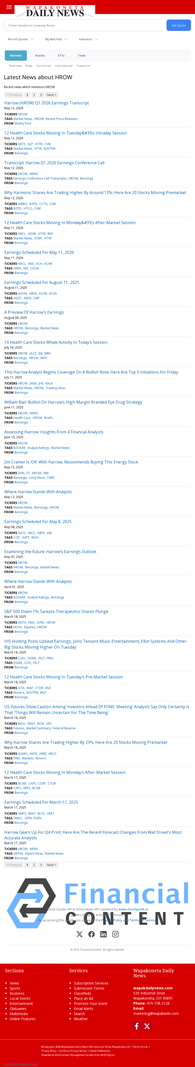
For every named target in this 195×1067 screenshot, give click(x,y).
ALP (30, 144)
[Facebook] (91, 934)
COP (16, 537)
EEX (25, 268)
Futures (18, 728)
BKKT (31, 723)
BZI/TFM (49, 148)
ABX (31, 264)
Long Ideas (37, 477)
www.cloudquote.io (133, 909)
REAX (35, 537)
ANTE (33, 753)
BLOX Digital (108, 1055)
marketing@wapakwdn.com (156, 1013)
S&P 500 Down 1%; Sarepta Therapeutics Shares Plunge (56, 611)
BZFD (33, 204)
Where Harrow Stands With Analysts (38, 492)
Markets (16, 55)
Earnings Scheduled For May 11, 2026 (39, 252)
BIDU (21, 723)
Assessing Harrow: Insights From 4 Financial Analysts (53, 432)
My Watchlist (53, 39)
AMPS (22, 813)
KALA (49, 383)
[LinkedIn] (103, 934)
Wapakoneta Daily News (74, 1046)
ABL (49, 533)
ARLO (52, 753)
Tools (82, 55)
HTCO (28, 208)
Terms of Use (140, 1046)
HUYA (17, 627)
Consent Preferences (21, 1064)
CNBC (51, 477)
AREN (17, 268)
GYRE (40, 622)
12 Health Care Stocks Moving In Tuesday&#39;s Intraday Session (65, 133)
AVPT (25, 537)
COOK (34, 268)
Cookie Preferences (99, 1050)
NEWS (34, 174)
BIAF (30, 688)
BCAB (22, 783)
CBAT (50, 813)
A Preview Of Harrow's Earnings (34, 312)
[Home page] (54, 10)
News (28, 65)
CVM (47, 144)
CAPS (32, 783)
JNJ (40, 353)
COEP (42, 783)
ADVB (32, 233)
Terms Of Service (143, 920)
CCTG (43, 204)
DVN (21, 473)
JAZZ (33, 353)
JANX (33, 383)
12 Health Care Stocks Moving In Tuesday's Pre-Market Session (63, 677)
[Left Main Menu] (9, 7)
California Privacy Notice (73, 1050)
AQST (17, 298)
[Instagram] (115, 934)
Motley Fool (22, 123)
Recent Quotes (18, 39)
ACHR (48, 264)
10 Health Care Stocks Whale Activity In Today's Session (55, 342)
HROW (22, 114)
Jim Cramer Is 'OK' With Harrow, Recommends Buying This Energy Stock (71, 462)
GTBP (38, 238)
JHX (41, 383)
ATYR (38, 144)
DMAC (17, 818)
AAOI (21, 533)
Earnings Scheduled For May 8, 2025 (38, 521)
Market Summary (38, 728)
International (64, 65)
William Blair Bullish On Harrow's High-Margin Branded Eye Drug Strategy (73, 402)
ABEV (41, 533)
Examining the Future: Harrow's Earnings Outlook (50, 551)
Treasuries (83, 65)
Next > (51, 95)
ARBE (42, 753)
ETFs (61, 55)
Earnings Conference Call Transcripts (39, 178)
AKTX (21, 144)
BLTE (41, 813)
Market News (22, 119)
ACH (39, 264)
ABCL (22, 233)
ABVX (33, 293)
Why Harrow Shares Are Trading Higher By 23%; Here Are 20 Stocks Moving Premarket (85, 742)
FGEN (37, 818)
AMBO (22, 204)
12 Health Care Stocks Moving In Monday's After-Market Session (64, 772)
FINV (31, 622)
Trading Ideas (56, 388)
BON (40, 723)
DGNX (32, 658)
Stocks (40, 55)
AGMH (22, 753)
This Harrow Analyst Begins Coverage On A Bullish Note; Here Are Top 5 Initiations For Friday (91, 372)
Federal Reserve (64, 728)
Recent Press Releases (61, 119)
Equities (29, 627)
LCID (27, 663)
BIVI (50, 233)
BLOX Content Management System (74, 1055)
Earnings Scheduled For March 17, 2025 (41, 802)
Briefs (48, 418)
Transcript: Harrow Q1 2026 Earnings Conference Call (54, 163)
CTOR (39, 688)
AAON (22, 293)
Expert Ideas (34, 853)
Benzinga (21, 153)
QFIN (28, 818)
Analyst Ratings (38, 448)
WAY (43, 358)
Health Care (21, 418)
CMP (36, 298)
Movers (18, 692)
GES (48, 723)
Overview (15, 65)
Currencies (43, 65)
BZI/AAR (19, 448)
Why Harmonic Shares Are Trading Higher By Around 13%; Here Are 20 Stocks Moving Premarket (95, 192)
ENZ (48, 688)
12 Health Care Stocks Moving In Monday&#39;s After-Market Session (70, 222)
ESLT (41, 658)
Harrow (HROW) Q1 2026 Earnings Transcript (46, 103)
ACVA (53, 293)
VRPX (26, 788)
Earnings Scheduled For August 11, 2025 (41, 282)
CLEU (21, 658)
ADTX (22, 622)
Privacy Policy (111, 920)
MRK (47, 353)
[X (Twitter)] (79, 934)
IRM (45, 473)
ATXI (21, 688)
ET (28, 473)
